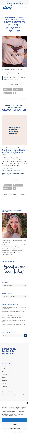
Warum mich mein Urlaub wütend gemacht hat (11, 311)
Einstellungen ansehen (14, 428)
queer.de (9, 168)
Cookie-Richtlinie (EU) (18, 3)
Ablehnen (14, 424)
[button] (26, 403)
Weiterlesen (14, 84)
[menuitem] (9, 1)
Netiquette (9, 1)
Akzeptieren (15, 420)
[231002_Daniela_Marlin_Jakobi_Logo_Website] (12, 8)
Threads (4, 380)
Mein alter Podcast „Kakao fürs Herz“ (13, 395)
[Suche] (22, 8)
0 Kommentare (14, 99)
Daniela (7, 19)
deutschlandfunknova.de (9, 170)
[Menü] (26, 7)
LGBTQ (22, 19)
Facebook (5, 386)
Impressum (22, 431)
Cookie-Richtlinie (8, 431)
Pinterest (5, 383)
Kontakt (14, 1)
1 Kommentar (14, 194)
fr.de (18, 170)
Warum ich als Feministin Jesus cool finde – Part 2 (12, 324)
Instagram (5, 366)
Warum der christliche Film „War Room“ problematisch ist (14, 307)
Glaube (17, 105)
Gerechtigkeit (15, 19)
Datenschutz (16, 431)
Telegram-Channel (7, 392)
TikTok (4, 377)
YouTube (4, 369)
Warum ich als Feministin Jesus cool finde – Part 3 (12, 320)
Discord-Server (6, 374)
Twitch (4, 371)
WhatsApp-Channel (8, 389)
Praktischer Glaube (14, 107)
